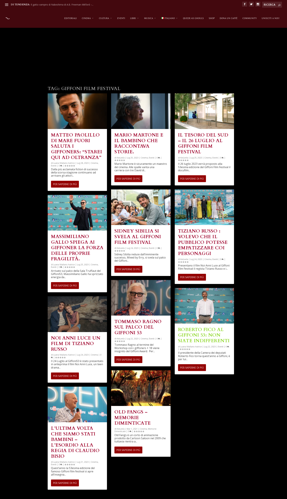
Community (249, 18)
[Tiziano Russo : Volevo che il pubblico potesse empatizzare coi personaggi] (204, 207)
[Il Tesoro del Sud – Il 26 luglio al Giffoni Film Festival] (204, 111)
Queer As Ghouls (193, 18)
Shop (212, 18)
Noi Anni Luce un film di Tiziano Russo (75, 343)
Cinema (86, 18)
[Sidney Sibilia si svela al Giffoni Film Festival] (140, 207)
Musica (148, 18)
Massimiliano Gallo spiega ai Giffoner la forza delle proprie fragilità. (77, 247)
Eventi (121, 18)
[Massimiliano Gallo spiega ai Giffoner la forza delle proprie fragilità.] (77, 213)
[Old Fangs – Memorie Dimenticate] (140, 388)
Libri (133, 18)
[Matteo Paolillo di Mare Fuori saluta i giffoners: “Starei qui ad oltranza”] (77, 111)
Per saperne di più (65, 184)
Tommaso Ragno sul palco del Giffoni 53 (138, 327)
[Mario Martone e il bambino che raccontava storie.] (140, 111)
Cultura (104, 18)
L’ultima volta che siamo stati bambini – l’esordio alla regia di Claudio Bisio (75, 442)
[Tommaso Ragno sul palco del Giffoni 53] (140, 298)
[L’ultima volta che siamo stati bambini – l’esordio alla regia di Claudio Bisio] (77, 404)
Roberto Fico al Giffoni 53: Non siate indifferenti (204, 335)
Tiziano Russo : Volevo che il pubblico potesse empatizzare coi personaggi (203, 242)
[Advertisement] (143, 55)
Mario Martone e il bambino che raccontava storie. (138, 143)
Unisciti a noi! (271, 18)
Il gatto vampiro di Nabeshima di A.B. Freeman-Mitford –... (62, 4)
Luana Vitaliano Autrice (64, 163)
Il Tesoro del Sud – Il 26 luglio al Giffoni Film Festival (203, 143)
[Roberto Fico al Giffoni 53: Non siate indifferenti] (204, 306)
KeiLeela (121, 157)
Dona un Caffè (229, 18)
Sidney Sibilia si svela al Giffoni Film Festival (137, 236)
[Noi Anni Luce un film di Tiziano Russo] (77, 314)
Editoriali (70, 18)
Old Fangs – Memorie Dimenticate (132, 417)
